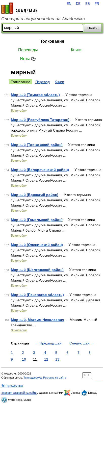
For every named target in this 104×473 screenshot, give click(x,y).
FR (97, 4)
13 (57, 359)
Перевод (42, 82)
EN (69, 4)
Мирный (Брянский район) (34, 195)
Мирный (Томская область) (35, 95)
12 (46, 359)
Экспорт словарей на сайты (19, 392)
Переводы (28, 50)
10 (24, 359)
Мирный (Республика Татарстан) (40, 120)
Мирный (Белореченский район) (40, 170)
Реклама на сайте (54, 377)
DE (78, 4)
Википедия (19, 110)
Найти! (92, 28)
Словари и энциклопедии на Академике (43, 18)
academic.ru (19, 8)
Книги (76, 50)
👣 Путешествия (12, 385)
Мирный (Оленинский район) (37, 245)
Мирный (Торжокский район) (37, 145)
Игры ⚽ (28, 59)
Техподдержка (32, 377)
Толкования (52, 41)
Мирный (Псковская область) (37, 295)
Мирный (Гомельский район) (37, 220)
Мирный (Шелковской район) (37, 270)
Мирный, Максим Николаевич (37, 320)
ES (87, 4)
